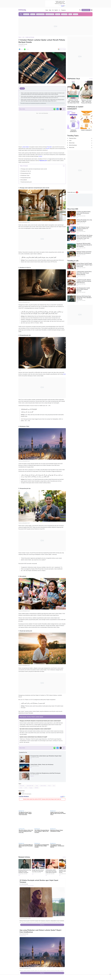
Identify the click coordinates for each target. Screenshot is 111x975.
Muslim (47, 148)
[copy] (64, 109)
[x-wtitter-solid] (61, 109)
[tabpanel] (42, 98)
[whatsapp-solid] (54, 109)
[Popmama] (22, 10)
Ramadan (49, 147)
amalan (40, 156)
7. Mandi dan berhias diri (26, 182)
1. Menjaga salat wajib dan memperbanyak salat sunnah (33, 169)
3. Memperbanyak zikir (25, 173)
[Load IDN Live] (79, 200)
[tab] (23, 88)
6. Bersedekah (23, 180)
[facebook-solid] (58, 109)
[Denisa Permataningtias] (19, 793)
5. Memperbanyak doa (25, 177)
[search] (80, 10)
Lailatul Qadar (25, 147)
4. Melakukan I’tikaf (24, 175)
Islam (64, 374)
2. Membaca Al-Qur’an (25, 171)
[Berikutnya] (66, 854)
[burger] (91, 10)
